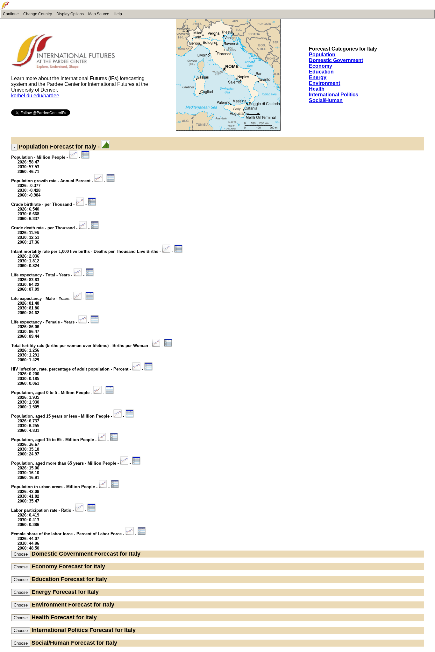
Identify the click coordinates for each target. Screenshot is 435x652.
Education (321, 71)
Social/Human (326, 100)
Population (322, 54)
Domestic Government (336, 60)
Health (316, 89)
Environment (324, 83)
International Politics (333, 94)
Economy (320, 66)
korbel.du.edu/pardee (35, 95)
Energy (317, 77)
